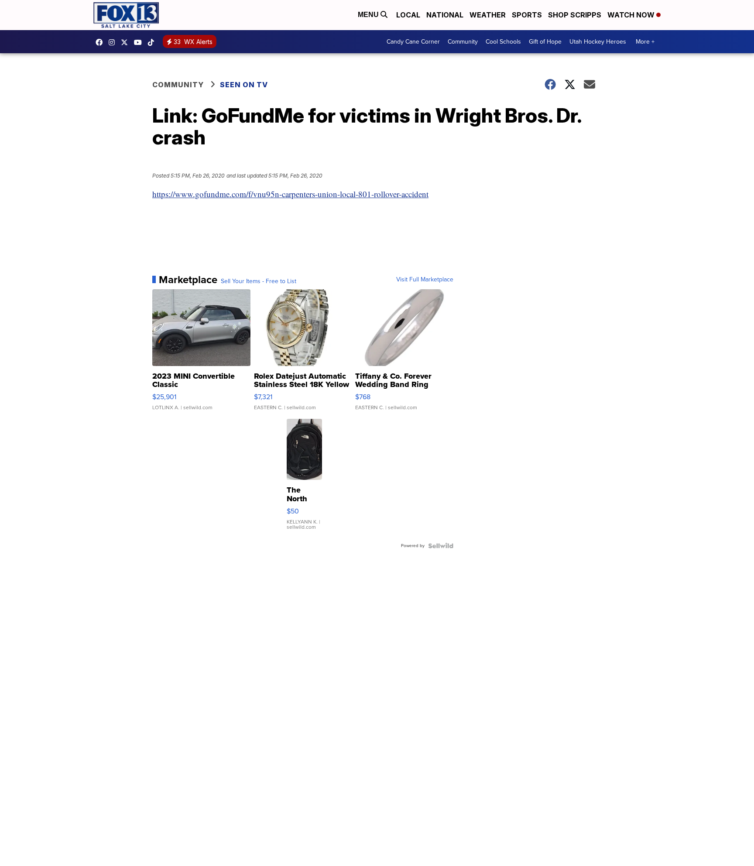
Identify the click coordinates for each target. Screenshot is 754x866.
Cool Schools (503, 41)
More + (645, 41)
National (444, 14)
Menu (369, 14)
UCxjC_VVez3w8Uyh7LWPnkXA (140, 42)
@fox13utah (153, 42)
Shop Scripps (574, 14)
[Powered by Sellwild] (440, 546)
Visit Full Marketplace (424, 280)
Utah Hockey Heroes (597, 41)
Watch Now (631, 14)
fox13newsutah (101, 42)
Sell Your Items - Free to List (258, 281)
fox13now (114, 42)
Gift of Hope (545, 41)
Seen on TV (244, 84)
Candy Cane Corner (413, 41)
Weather (488, 14)
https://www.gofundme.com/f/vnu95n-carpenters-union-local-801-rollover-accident (290, 193)
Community (463, 41)
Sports (527, 14)
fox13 (126, 42)
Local (408, 14)
